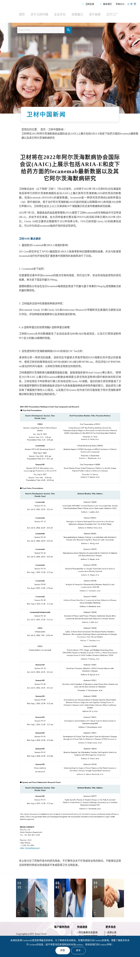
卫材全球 (89, 4)
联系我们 (107, 4)
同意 (62, 950)
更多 (78, 950)
